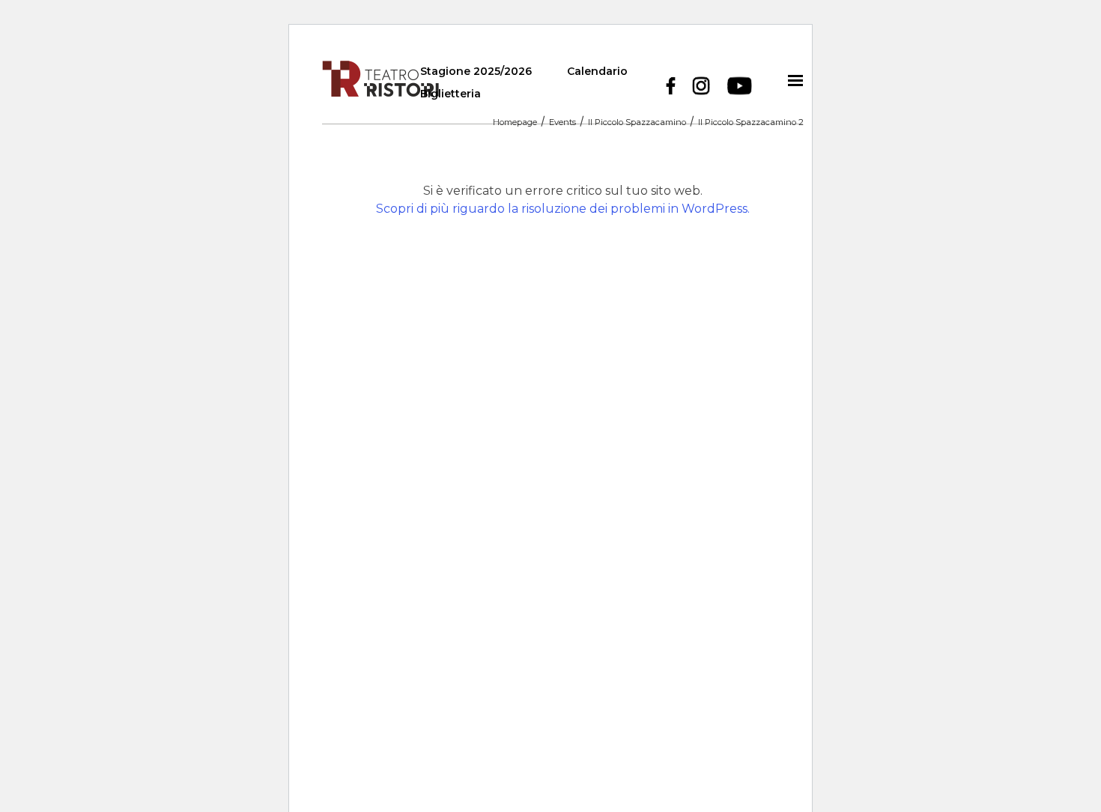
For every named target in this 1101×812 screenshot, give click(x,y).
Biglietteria (450, 93)
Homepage (515, 122)
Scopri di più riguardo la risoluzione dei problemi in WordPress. (563, 209)
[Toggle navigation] (795, 80)
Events (562, 122)
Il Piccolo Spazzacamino (637, 122)
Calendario (597, 71)
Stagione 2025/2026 (476, 71)
